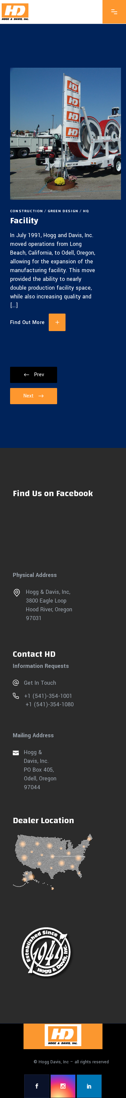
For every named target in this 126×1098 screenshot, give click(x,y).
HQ (86, 211)
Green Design (63, 211)
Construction (26, 211)
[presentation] (33, 375)
